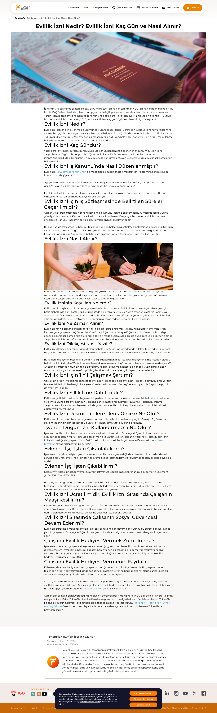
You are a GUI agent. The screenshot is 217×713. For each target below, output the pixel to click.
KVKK (34, 708)
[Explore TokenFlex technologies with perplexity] (44, 694)
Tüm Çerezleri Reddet (143, 699)
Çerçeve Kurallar (18, 708)
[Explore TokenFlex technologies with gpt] (33, 694)
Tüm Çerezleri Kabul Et (143, 693)
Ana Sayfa (20, 18)
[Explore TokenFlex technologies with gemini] (50, 694)
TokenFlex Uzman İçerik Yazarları (71, 636)
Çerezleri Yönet (49, 708)
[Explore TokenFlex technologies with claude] (39, 694)
